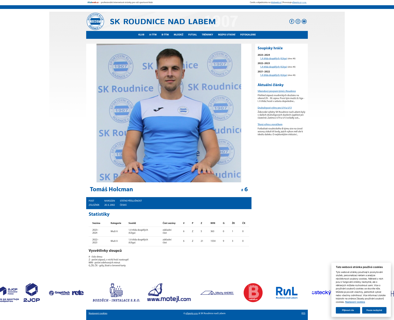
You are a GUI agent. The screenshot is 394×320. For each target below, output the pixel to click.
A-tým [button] (153, 35)
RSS (303, 313)
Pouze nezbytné (374, 310)
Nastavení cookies (98, 313)
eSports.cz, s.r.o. (299, 2)
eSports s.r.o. (192, 313)
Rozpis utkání (226, 35)
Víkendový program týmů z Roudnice (277, 91)
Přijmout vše (348, 310)
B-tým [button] (165, 35)
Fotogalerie (248, 35)
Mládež (178, 35)
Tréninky (207, 35)
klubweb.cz (276, 2)
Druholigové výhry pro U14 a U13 (275, 108)
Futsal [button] (192, 35)
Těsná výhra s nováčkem (270, 124)
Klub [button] (141, 35)
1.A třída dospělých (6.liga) (273, 58)
